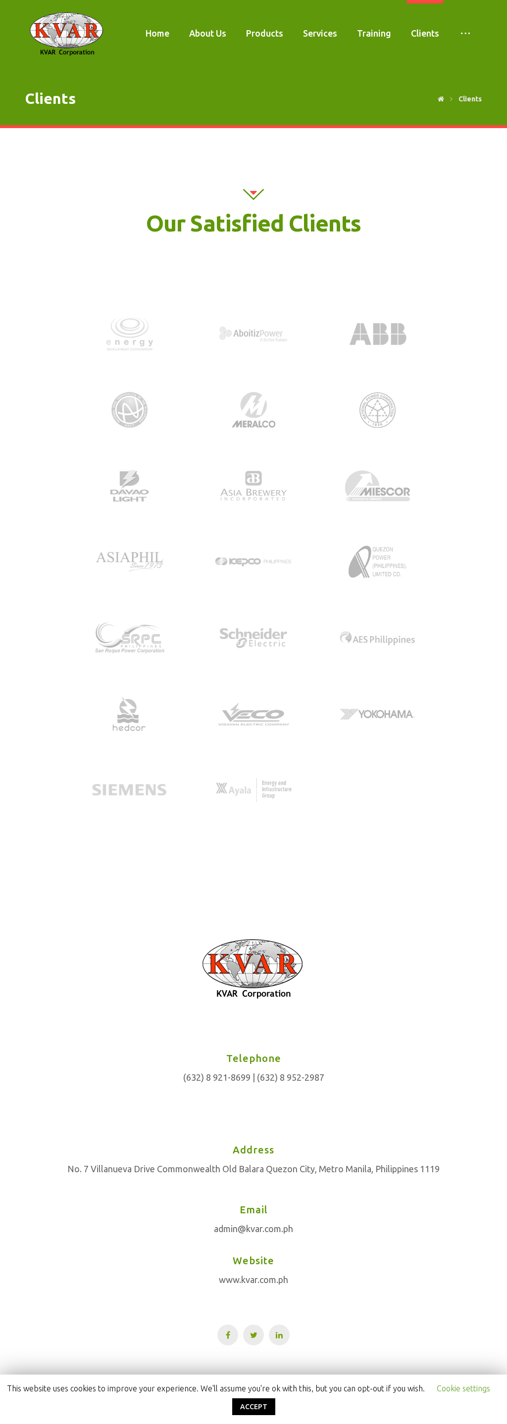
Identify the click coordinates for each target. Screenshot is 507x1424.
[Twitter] (253, 1335)
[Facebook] (227, 1335)
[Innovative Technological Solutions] (67, 34)
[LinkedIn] (279, 1335)
